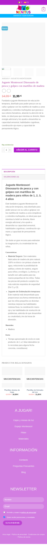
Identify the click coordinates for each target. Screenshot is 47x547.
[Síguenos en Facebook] (21, 479)
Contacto (23, 460)
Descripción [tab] (9, 172)
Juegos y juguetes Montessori (16, 78)
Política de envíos (24, 537)
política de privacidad (28, 512)
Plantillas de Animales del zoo (35, 391)
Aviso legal (6, 534)
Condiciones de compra (36, 534)
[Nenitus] (23, 9)
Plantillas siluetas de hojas (12, 391)
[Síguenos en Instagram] (26, 479)
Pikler (23, 432)
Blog (23, 472)
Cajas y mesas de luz (23, 420)
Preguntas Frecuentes (23, 466)
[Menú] (3, 9)
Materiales (24, 439)
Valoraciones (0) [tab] (11, 177)
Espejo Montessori (23, 426)
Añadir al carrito (26, 150)
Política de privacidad (19, 534)
